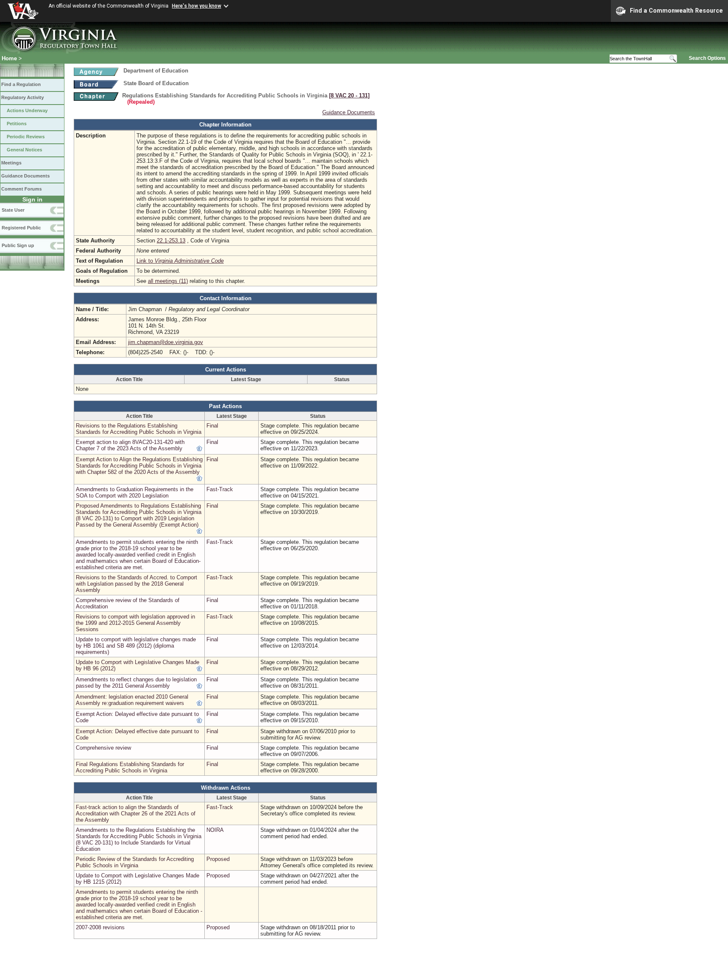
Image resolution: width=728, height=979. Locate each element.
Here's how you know (196, 6)
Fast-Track (219, 489)
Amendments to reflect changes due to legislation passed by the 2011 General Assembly (136, 682)
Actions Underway (27, 110)
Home (9, 58)
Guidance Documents (25, 175)
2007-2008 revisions (100, 927)
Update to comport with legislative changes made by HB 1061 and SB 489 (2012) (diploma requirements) (136, 645)
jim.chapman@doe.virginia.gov (165, 342)
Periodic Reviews (26, 136)
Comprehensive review (103, 748)
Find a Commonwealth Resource (676, 10)
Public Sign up (18, 245)
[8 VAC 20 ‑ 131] (349, 95)
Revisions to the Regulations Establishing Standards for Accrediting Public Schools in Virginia (138, 428)
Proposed (218, 859)
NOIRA (215, 830)
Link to (180, 261)
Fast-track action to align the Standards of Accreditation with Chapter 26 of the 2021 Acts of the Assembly (135, 813)
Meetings (11, 162)
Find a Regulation (21, 84)
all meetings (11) (168, 281)
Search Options (707, 58)
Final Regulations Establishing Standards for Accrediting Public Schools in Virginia (130, 767)
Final (212, 425)
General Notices (24, 149)
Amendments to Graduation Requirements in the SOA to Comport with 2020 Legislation (134, 492)
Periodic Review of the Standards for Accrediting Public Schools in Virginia (135, 862)
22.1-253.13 (171, 240)
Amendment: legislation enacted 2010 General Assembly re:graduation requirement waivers (132, 700)
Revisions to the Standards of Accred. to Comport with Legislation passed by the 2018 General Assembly (136, 583)
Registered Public (21, 227)
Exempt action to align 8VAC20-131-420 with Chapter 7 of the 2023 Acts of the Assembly (130, 445)
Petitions (17, 123)
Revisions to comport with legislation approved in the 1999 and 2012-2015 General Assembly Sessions (135, 622)
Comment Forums (21, 188)
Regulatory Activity (22, 97)
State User (13, 209)
